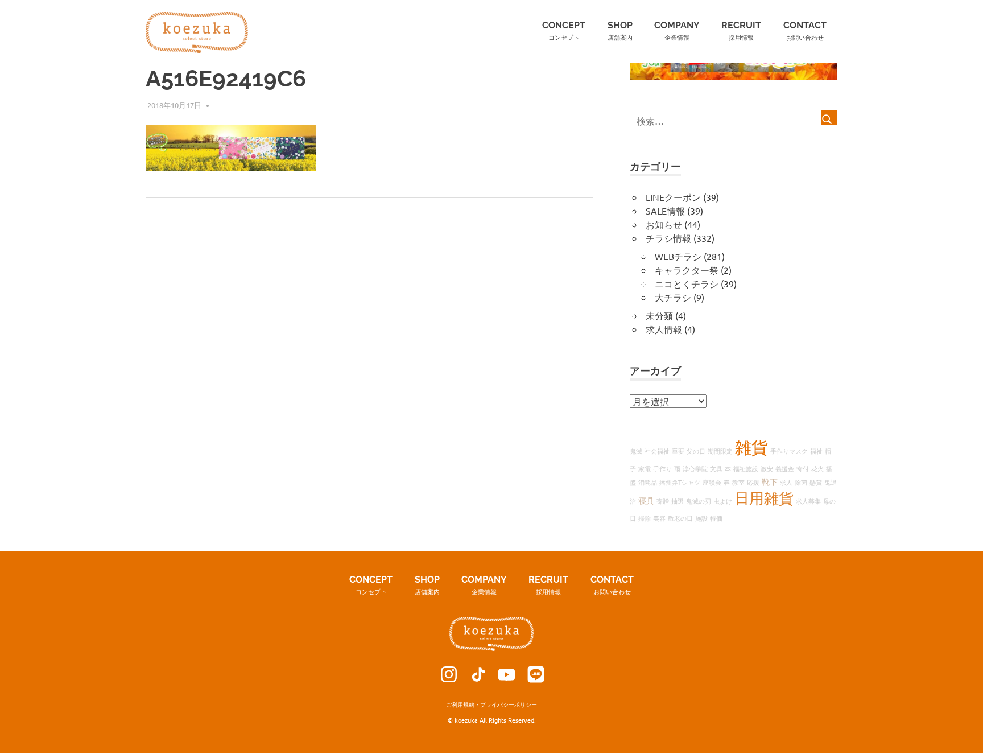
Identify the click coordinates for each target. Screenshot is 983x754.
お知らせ (664, 224)
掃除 (644, 517)
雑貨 (751, 447)
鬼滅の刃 (698, 500)
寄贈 (662, 500)
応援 (753, 482)
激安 (767, 468)
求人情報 (664, 329)
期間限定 (720, 450)
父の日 (696, 450)
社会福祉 (657, 450)
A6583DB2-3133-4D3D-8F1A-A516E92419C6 (243, 210)
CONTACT (805, 31)
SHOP (620, 31)
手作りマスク (789, 450)
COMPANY (677, 31)
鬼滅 (636, 450)
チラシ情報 (668, 238)
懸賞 (815, 482)
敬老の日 (680, 517)
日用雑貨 (764, 498)
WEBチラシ (678, 256)
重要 (678, 450)
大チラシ (673, 297)
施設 (701, 517)
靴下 (770, 481)
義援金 (784, 468)
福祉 (816, 450)
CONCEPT (563, 31)
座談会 (712, 482)
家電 (644, 468)
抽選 (677, 500)
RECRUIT (741, 31)
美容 (659, 517)
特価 (716, 517)
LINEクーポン (673, 197)
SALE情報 (665, 210)
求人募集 (808, 500)
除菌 (801, 482)
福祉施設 (745, 468)
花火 (817, 468)
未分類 (659, 315)
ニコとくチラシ (686, 283)
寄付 (802, 468)
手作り (662, 468)
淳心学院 (695, 468)
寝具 (646, 500)
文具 (716, 468)
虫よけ (722, 500)
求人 (786, 482)
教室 (738, 482)
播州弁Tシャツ (679, 482)
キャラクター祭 (686, 269)
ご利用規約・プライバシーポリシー (491, 704)
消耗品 (647, 482)
